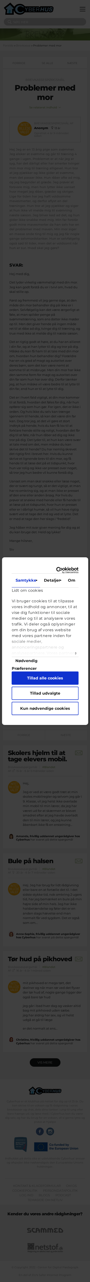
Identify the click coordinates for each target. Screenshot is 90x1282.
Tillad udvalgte (45, 693)
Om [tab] (71, 580)
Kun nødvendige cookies (45, 708)
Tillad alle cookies (45, 678)
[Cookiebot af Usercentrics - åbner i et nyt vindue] (59, 570)
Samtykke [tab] (25, 580)
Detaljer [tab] (52, 580)
